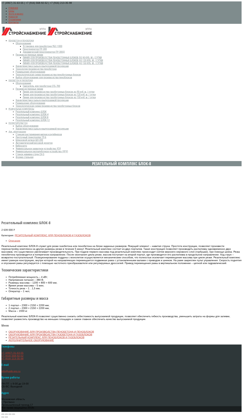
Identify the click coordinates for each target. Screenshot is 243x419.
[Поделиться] (6, 414)
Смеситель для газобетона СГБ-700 (41, 86)
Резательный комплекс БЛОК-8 (32, 117)
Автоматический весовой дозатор (34, 143)
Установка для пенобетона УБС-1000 (42, 46)
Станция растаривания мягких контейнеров (39, 134)
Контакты (14, 22)
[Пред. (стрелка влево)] (2, 417)
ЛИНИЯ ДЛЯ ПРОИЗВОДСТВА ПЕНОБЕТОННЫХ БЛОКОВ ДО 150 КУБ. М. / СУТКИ (63, 63)
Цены (11, 11)
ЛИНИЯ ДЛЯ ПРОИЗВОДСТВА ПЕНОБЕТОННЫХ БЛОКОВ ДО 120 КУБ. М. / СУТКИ (63, 60)
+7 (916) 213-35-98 (12, 358)
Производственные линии (29, 54)
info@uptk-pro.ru (10, 371)
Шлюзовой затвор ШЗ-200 (29, 140)
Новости (13, 16)
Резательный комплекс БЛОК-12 (33, 120)
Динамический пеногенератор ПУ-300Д (44, 51)
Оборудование (23, 43)
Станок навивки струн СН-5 (30, 154)
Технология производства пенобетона (36, 69)
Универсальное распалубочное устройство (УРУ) (42, 151)
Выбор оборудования (27, 125)
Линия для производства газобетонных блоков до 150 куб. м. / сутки (59, 97)
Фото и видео (16, 13)
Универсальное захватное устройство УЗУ (38, 148)
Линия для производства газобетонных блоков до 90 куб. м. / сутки (58, 91)
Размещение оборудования (30, 71)
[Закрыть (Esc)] (2, 414)
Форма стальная (24, 157)
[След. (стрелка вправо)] (6, 417)
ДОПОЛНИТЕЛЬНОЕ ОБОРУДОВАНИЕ (31, 340)
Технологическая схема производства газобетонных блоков (48, 106)
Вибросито (21, 145)
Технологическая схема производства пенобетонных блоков (48, 74)
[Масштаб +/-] (13, 414)
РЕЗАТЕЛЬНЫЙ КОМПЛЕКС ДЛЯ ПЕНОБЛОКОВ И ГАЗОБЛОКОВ (53, 235)
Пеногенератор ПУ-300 (35, 49)
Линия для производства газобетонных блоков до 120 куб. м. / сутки (59, 94)
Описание (14, 240)
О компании (15, 19)
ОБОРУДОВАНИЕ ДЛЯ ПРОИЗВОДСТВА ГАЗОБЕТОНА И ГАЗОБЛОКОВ (50, 334)
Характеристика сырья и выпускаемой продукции (42, 66)
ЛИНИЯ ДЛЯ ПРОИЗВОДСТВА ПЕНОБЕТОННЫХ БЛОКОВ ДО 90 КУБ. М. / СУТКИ (62, 57)
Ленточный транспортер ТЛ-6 (31, 137)
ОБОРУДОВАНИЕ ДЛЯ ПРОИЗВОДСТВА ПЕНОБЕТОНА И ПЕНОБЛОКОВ (51, 331)
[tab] (125, 240)
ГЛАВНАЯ (13, 8)
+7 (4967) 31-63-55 (12, 352)
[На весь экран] (10, 414)
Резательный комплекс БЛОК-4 (32, 114)
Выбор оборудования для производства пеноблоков (44, 77)
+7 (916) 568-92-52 (12, 355)
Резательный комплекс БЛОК (31, 111)
